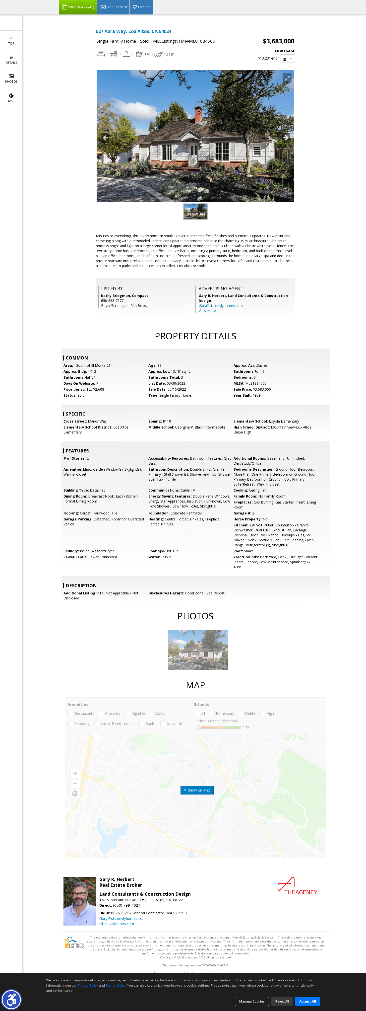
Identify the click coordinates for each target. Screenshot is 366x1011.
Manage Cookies (252, 1001)
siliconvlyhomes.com (116, 923)
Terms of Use (116, 985)
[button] (11, 999)
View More (207, 310)
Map (11, 101)
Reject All (282, 1001)
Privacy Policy (88, 985)
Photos (11, 81)
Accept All (307, 1001)
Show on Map (198, 790)
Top (11, 43)
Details (11, 63)
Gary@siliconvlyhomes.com (221, 305)
